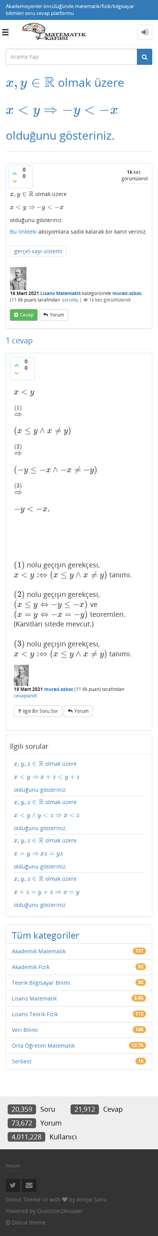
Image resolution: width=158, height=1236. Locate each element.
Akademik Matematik (39, 951)
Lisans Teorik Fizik (35, 1014)
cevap (26, 314)
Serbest (21, 1061)
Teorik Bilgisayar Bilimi (41, 982)
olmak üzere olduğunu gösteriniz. (46, 776)
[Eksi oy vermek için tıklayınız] (14, 181)
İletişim (13, 1165)
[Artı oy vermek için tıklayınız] (14, 173)
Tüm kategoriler (45, 935)
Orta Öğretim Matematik (43, 1045)
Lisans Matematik (60, 293)
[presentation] (30, 82)
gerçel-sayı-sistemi (38, 251)
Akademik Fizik (30, 967)
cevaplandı (25, 695)
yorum (57, 314)
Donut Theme (23, 1199)
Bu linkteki (23, 231)
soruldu (70, 300)
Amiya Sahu (92, 1199)
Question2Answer (60, 1211)
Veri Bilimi (25, 1029)
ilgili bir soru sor (40, 711)
